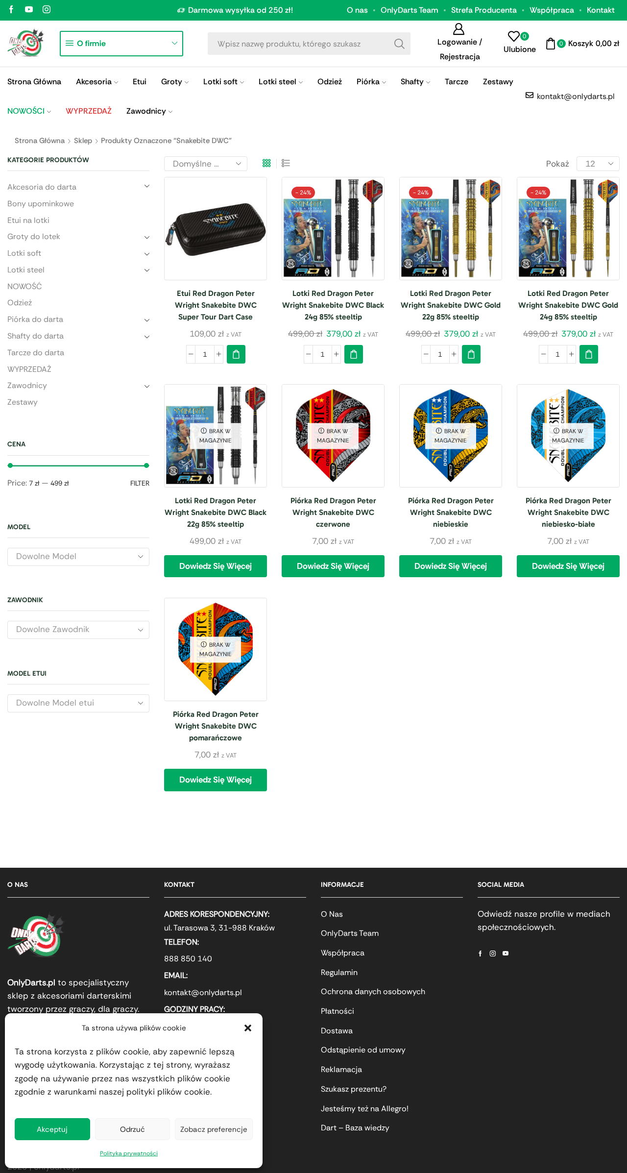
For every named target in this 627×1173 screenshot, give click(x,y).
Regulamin (339, 972)
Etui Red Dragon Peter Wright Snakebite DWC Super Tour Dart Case (216, 305)
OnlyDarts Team (409, 10)
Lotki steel (277, 81)
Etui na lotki (28, 220)
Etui (139, 81)
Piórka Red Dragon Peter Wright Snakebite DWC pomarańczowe (216, 725)
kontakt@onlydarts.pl (203, 992)
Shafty (412, 81)
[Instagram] (46, 10)
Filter (139, 483)
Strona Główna (34, 81)
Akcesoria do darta (41, 187)
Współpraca (552, 10)
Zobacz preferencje (213, 1129)
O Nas (332, 914)
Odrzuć (132, 1129)
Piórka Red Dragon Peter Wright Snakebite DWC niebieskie (451, 512)
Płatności (337, 1011)
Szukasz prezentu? (353, 1089)
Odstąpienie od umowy (363, 1050)
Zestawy (498, 81)
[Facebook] (11, 10)
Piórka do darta (35, 319)
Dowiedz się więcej (215, 566)
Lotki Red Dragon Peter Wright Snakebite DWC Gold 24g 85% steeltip (568, 305)
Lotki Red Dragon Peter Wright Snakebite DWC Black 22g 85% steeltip (215, 512)
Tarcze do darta (35, 352)
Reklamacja (341, 1069)
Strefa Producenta (484, 10)
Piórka (368, 81)
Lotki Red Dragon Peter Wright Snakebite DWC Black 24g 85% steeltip (333, 305)
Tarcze (456, 81)
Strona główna (40, 141)
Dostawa (337, 1031)
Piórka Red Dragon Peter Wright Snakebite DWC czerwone (333, 512)
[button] (248, 1028)
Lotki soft (220, 81)
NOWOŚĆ (24, 286)
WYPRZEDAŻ (29, 369)
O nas (357, 10)
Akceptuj (52, 1129)
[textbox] (70, 556)
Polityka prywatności (129, 1153)
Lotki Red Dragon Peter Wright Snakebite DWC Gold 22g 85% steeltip (451, 305)
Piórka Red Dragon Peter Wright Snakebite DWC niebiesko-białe (568, 512)
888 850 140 (188, 958)
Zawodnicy (146, 111)
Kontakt (601, 10)
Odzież (329, 81)
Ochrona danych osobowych (373, 991)
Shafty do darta (35, 336)
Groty (171, 81)
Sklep (83, 141)
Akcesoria (94, 81)
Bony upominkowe (40, 203)
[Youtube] (29, 10)
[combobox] (78, 557)
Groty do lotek (33, 236)
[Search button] (399, 43)
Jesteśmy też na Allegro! (365, 1108)
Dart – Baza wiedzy (355, 1128)
